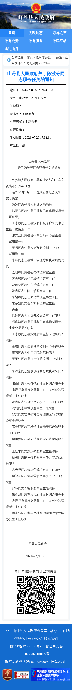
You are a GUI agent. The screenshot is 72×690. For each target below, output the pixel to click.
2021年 (45, 63)
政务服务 (36, 41)
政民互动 (60, 41)
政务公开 (12, 41)
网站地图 (58, 662)
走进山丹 (12, 49)
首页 (11, 33)
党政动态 (36, 33)
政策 (59, 57)
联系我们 (51, 638)
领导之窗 (60, 33)
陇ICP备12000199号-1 (27, 646)
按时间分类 (31, 63)
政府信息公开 (44, 57)
